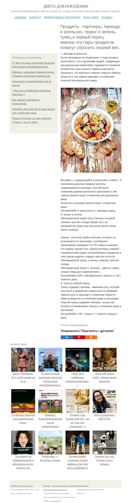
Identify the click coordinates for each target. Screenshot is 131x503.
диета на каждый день (79, 325)
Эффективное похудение (62, 16)
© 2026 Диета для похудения (21, 486)
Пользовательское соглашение (64, 486)
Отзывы (106, 16)
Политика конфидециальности (55, 490)
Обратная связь (83, 486)
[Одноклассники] (91, 337)
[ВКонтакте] (67, 337)
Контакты (47, 486)
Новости (35, 16)
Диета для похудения (65, 6)
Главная (20, 16)
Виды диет (91, 16)
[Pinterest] (79, 337)
